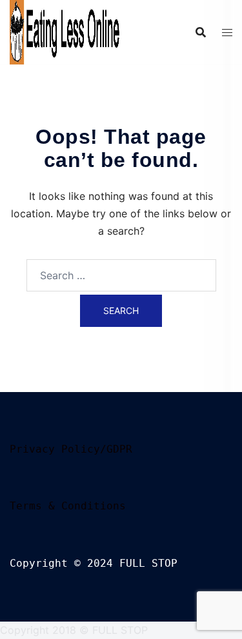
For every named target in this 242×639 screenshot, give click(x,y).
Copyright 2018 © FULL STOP (74, 630)
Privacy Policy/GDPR (71, 449)
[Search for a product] (201, 32)
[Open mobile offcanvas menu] (227, 32)
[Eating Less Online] (65, 31)
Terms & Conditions (68, 506)
